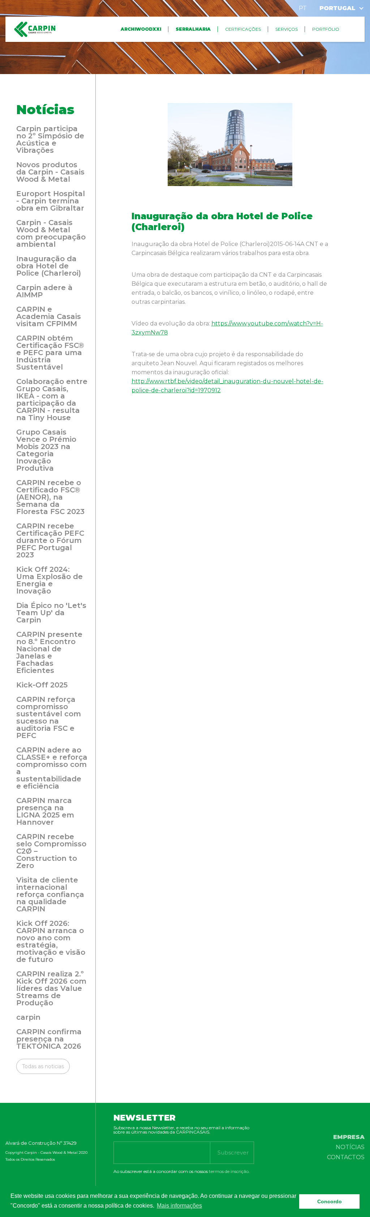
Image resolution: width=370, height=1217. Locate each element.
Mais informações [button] (179, 1206)
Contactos (346, 1157)
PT (303, 8)
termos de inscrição (229, 1171)
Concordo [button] (329, 1201)
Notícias (350, 1147)
